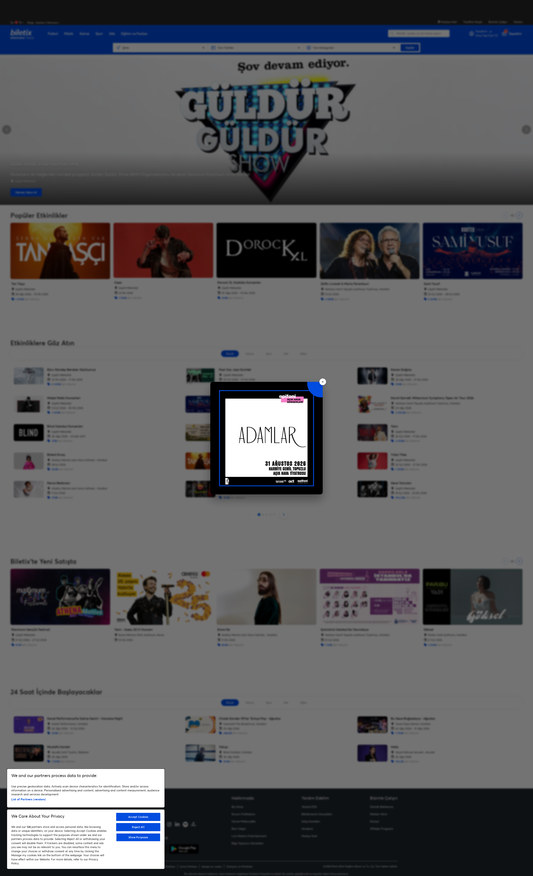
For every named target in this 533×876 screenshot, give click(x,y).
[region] (86, 818)
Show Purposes (138, 837)
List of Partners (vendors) (28, 799)
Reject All (138, 827)
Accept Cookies (138, 817)
